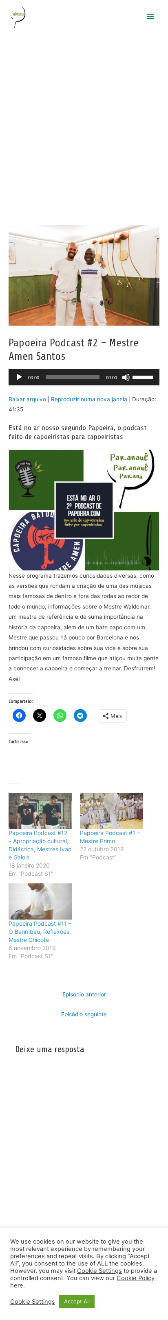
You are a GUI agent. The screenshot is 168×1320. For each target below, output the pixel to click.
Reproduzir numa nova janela (89, 399)
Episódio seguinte (84, 1014)
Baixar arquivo (27, 399)
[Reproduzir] (19, 377)
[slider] (144, 376)
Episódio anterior (84, 994)
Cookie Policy (136, 1278)
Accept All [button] (77, 1301)
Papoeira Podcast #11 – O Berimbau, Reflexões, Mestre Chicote (40, 931)
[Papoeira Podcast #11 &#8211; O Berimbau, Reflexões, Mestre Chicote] (40, 901)
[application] (84, 377)
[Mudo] (126, 377)
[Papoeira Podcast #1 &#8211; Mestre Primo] (111, 811)
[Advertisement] (84, 120)
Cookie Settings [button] (99, 1270)
